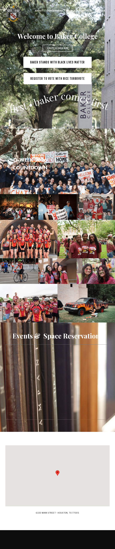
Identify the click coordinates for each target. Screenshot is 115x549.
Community (97, 16)
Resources (86, 11)
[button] (57, 473)
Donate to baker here (57, 48)
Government (54, 11)
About (39, 11)
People (71, 11)
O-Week (100, 11)
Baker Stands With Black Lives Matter (57, 62)
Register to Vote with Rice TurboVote (57, 79)
